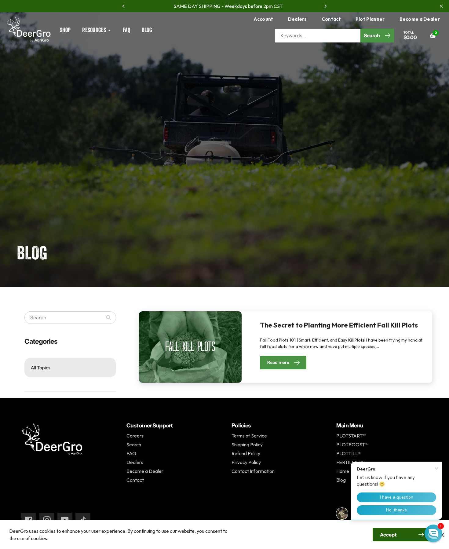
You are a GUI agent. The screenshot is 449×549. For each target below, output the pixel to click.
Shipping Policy (247, 444)
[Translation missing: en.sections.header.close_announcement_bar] (441, 6)
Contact (331, 19)
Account (263, 19)
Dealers (297, 19)
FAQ (131, 453)
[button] (433, 533)
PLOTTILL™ (348, 453)
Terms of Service (249, 436)
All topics (40, 367)
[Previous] (124, 6)
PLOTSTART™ (351, 436)
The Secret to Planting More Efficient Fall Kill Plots (339, 325)
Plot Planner (370, 19)
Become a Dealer (420, 19)
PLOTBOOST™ (352, 444)
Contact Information (253, 471)
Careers (135, 436)
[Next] (325, 6)
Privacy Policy (246, 462)
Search (133, 444)
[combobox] (70, 317)
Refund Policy (246, 453)
